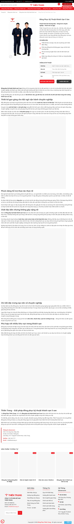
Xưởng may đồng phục (33, 495)
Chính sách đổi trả (48, 500)
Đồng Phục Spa (47, 8)
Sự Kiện (15, 5)
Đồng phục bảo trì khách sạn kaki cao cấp (64, 480)
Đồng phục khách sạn (12, 12)
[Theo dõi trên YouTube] (72, 1)
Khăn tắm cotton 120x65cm (46, 480)
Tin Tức (10, 5)
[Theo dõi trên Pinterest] (70, 1)
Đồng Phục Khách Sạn (20, 8)
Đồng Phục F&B (57, 8)
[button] (10, 56)
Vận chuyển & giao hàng (49, 498)
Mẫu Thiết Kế (4, 5)
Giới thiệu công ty (32, 492)
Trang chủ (3, 12)
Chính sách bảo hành (48, 503)
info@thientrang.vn (29, 1)
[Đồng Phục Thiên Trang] (37, 5)
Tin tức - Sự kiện (31, 508)
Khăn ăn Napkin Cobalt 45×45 (28, 480)
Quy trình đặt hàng (48, 492)
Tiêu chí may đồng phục (33, 500)
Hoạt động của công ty (33, 498)
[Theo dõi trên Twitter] (69, 1)
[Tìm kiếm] (59, 4)
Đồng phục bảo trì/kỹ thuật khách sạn (27, 12)
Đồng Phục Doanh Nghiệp (34, 8)
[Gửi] (20, 513)
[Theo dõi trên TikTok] (68, 1)
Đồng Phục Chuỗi (67, 8)
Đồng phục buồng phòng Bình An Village (9, 480)
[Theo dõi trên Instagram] (66, 1)
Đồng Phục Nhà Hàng (7, 8)
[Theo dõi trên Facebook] (65, 1)
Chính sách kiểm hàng (49, 506)
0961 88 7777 (19, 1)
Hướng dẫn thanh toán (49, 495)
